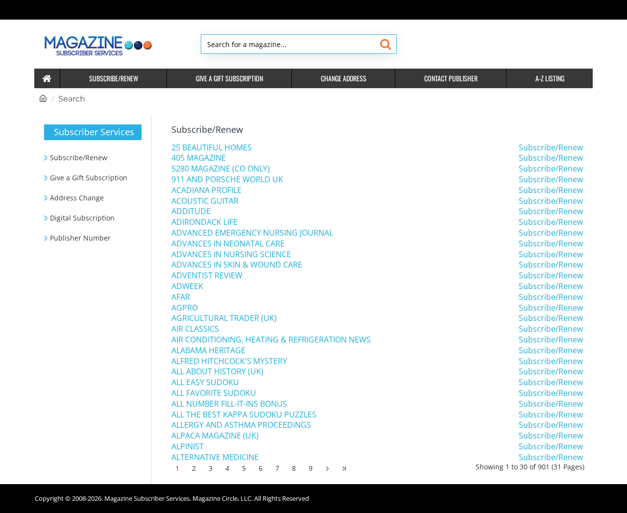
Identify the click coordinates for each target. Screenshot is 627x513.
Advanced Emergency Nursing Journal (252, 233)
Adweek (187, 286)
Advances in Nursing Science (231, 254)
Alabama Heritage (208, 350)
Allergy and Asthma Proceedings (241, 425)
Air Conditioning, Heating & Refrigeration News (271, 340)
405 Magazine (198, 158)
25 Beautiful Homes (211, 148)
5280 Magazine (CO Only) (220, 169)
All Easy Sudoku (205, 382)
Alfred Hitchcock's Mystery (229, 361)
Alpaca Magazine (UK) (215, 436)
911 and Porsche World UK (227, 179)
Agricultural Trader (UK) (224, 318)
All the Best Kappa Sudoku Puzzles (243, 415)
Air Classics (195, 329)
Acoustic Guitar (205, 201)
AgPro (184, 308)
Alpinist (187, 446)
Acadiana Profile (206, 190)
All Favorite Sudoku (213, 393)
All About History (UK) (217, 371)
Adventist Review (206, 275)
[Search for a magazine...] (385, 44)
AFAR (180, 297)
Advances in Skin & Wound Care (236, 265)
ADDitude (191, 211)
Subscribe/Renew (551, 148)
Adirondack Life (204, 222)
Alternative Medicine (215, 457)
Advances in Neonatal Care (228, 244)
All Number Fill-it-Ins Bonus (229, 404)
